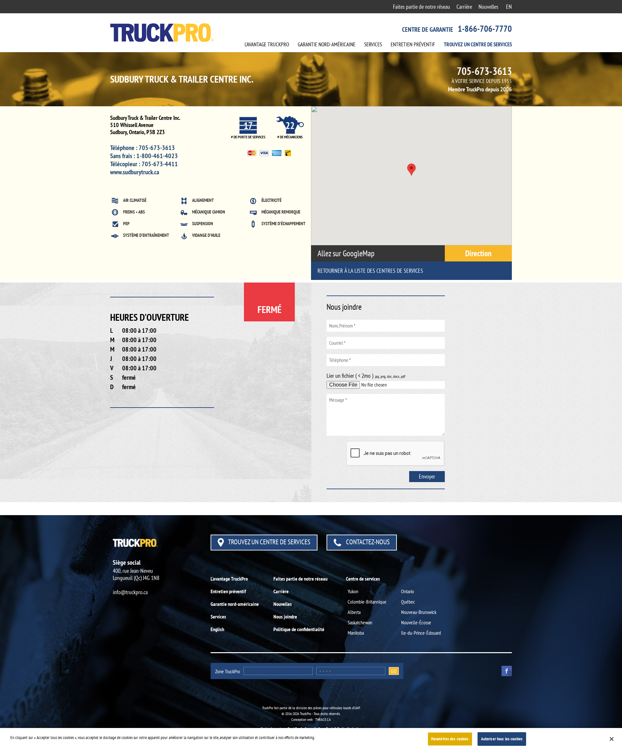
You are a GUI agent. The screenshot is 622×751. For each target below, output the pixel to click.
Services (373, 44)
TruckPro (267, 44)
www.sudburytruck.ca (134, 172)
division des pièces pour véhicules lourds (323, 707)
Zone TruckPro (227, 671)
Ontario (407, 591)
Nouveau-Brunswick (418, 612)
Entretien (413, 44)
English (217, 629)
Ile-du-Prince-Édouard (421, 633)
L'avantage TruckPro (229, 578)
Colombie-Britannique (367, 601)
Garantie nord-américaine (235, 604)
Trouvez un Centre (478, 44)
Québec (408, 601)
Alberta (354, 612)
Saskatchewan (360, 622)
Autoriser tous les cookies (502, 739)
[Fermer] (612, 739)
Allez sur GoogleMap (346, 253)
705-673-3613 (484, 71)
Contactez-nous (367, 541)
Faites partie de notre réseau (421, 6)
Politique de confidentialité (298, 629)
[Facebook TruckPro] (504, 670)
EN (509, 6)
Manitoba (356, 633)
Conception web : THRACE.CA (311, 719)
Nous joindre (285, 616)
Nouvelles (488, 6)
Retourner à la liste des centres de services (370, 270)
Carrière (464, 6)
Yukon (353, 591)
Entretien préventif (228, 591)
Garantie (326, 44)
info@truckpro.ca (130, 592)
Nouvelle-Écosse (416, 622)
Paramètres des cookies (450, 739)
